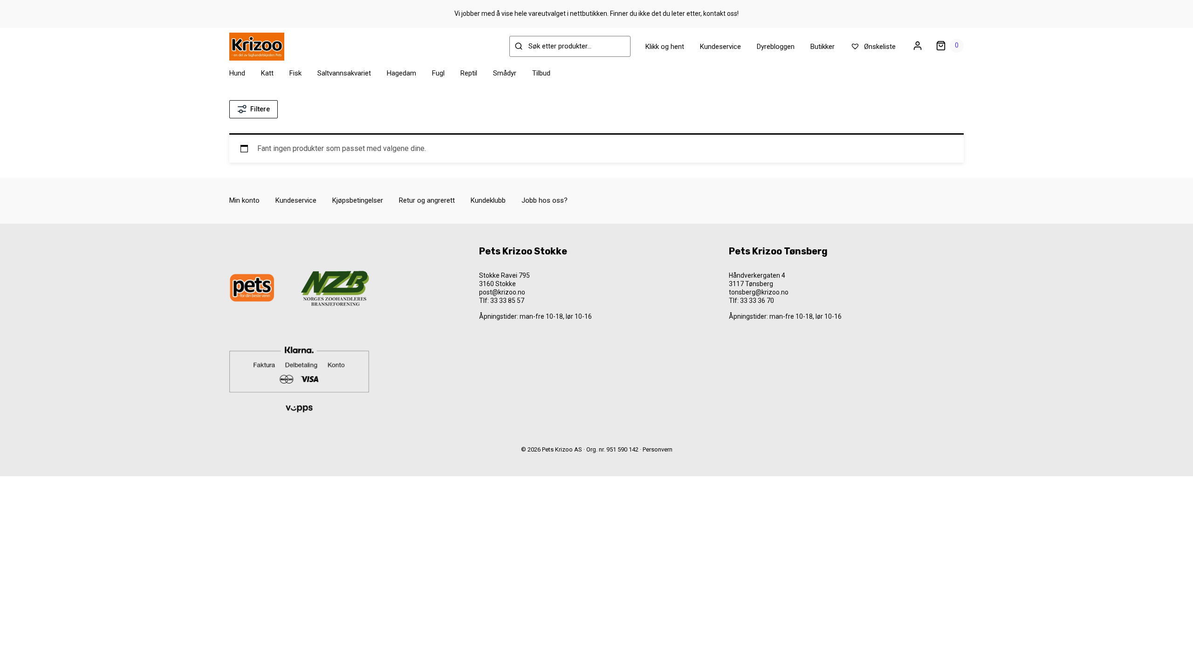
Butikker (822, 46)
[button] (28, 645)
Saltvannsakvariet (344, 73)
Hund (237, 73)
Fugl (438, 73)
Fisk (295, 73)
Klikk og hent (664, 46)
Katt (267, 73)
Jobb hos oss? (544, 200)
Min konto (244, 200)
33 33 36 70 (757, 300)
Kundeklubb (488, 200)
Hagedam (401, 73)
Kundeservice (720, 46)
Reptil (468, 73)
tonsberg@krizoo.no (758, 292)
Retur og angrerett (427, 200)
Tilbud (541, 73)
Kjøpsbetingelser (357, 200)
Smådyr (504, 73)
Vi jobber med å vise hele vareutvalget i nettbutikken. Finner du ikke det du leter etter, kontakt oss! (596, 13)
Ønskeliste (879, 46)
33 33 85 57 (507, 300)
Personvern (657, 449)
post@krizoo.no (502, 292)
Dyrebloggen (776, 46)
